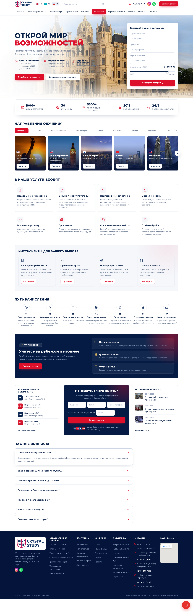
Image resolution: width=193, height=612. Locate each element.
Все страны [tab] (21, 130)
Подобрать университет (29, 77)
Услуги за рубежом (36, 11)
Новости (131, 11)
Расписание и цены (26, 430)
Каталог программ (57, 544)
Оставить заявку (169, 4)
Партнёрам (118, 576)
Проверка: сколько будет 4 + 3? (81, 412)
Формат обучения (137, 56)
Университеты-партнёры (60, 553)
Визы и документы (57, 573)
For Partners (99, 11)
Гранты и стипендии (58, 561)
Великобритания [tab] (58, 130)
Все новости (141, 430)
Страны (19, 11)
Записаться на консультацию (63, 77)
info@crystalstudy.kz (146, 548)
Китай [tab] (100, 130)
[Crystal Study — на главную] (23, 4)
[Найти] (103, 4)
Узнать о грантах (30, 366)
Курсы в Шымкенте (116, 11)
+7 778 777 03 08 (144, 582)
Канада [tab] (135, 130)
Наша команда (101, 549)
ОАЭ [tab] (168, 130)
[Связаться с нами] (186, 605)
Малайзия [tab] (117, 130)
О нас (140, 11)
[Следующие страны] (177, 153)
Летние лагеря (55, 11)
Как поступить (119, 553)
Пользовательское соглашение (165, 595)
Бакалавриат (82, 544)
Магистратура (83, 549)
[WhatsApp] (154, 4)
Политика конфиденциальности (137, 595)
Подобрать (108, 281)
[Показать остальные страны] (176, 131)
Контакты (153, 11)
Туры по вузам (72, 11)
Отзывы (98, 557)
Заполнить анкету (121, 572)
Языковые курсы (84, 560)
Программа (134, 44)
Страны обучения (57, 549)
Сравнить (67, 281)
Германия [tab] (152, 130)
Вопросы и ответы (121, 544)
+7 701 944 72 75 (144, 571)
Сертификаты (101, 553)
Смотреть (23, 166)
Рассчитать (28, 281)
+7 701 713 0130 (143, 544)
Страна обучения (137, 33)
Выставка (85, 11)
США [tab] (39, 130)
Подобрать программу (152, 82)
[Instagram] (149, 4)
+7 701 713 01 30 (143, 559)
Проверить (147, 281)
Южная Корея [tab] (81, 130)
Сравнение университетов (61, 557)
